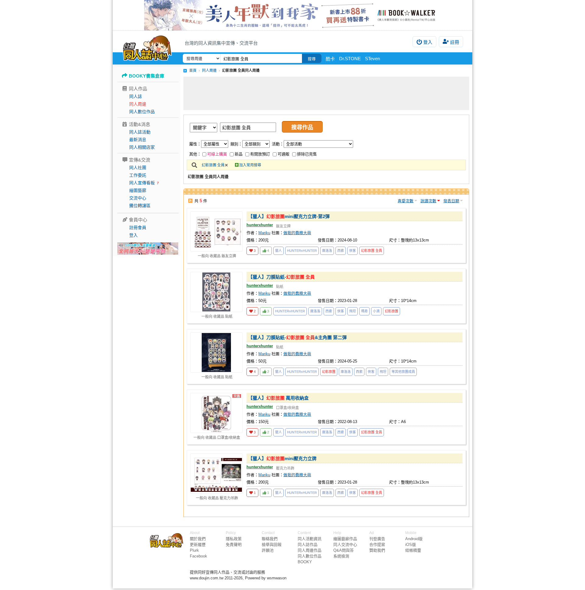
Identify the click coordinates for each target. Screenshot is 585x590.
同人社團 (137, 167)
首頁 (193, 70)
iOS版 (410, 544)
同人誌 (135, 96)
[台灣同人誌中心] (147, 47)
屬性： (195, 144)
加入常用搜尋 (250, 165)
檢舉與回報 (272, 544)
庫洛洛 (327, 250)
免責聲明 (234, 544)
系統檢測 (341, 556)
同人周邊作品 (309, 550)
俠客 (352, 250)
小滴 (376, 311)
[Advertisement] (326, 93)
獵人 (278, 250)
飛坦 (352, 311)
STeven (372, 58)
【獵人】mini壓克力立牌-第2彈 (289, 216)
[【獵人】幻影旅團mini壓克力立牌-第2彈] (216, 231)
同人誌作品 (307, 544)
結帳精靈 (413, 550)
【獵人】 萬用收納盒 (278, 398)
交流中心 (137, 198)
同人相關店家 (142, 147)
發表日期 (451, 201)
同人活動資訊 (309, 538)
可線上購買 (217, 154)
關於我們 (198, 538)
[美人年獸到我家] (292, 15)
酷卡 (330, 58)
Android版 (414, 538)
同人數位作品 (142, 111)
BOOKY (305, 562)
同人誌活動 (140, 132)
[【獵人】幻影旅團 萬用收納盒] (216, 413)
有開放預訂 (260, 154)
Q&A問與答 (343, 550)
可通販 (283, 154)
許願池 (268, 550)
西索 (340, 250)
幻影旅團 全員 (213, 165)
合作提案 (377, 544)
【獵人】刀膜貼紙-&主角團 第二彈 (297, 337)
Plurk (194, 550)
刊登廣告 (377, 538)
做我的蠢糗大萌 (297, 233)
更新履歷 (198, 544)
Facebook (198, 556)
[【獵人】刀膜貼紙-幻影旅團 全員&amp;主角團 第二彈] (216, 352)
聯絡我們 (270, 538)
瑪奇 (364, 311)
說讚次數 (428, 201)
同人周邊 (137, 104)
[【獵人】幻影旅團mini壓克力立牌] (216, 473)
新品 (239, 154)
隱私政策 (234, 538)
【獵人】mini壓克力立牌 (282, 458)
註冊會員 (137, 227)
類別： (236, 144)
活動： (278, 144)
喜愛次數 (405, 201)
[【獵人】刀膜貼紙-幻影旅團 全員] (216, 292)
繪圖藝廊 (137, 190)
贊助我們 (377, 550)
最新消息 (137, 139)
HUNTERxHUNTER (302, 250)
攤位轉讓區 (140, 205)
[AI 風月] (147, 251)
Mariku (264, 233)
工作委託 (137, 175)
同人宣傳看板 (142, 182)
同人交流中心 (345, 544)
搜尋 (312, 59)
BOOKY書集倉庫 (146, 75)
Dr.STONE (350, 58)
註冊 (454, 42)
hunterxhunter (259, 225)
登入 (427, 42)
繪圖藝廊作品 (345, 538)
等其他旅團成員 (403, 371)
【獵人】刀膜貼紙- (281, 276)
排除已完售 (307, 154)
